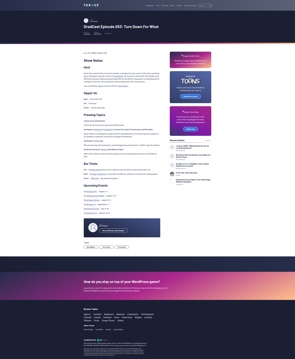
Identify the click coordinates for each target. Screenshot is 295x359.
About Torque (88, 329)
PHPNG (87, 121)
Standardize (108, 130)
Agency (87, 314)
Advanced (104, 150)
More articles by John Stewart (113, 231)
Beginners (109, 314)
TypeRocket (118, 76)
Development (147, 314)
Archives (97, 314)
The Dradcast (121, 247)
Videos (120, 320)
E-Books (88, 317)
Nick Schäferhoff (180, 150)
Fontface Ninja (95, 170)
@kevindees (123, 86)
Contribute (99, 329)
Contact (108, 329)
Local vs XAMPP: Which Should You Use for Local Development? (192, 147)
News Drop (127, 317)
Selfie (96, 141)
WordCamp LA (90, 204)
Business (120, 314)
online (100, 86)
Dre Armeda (106, 247)
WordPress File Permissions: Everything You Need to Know (193, 156)
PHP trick (95, 178)
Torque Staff (179, 184)
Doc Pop (178, 175)
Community (87, 34)
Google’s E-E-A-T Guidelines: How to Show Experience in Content (192, 165)
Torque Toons (108, 320)
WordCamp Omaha (92, 200)
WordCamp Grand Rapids (94, 196)
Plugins (138, 317)
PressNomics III (90, 213)
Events (97, 317)
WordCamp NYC (90, 191)
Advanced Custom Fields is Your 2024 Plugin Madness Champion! (193, 181)
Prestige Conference (98, 174)
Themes (87, 320)
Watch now (190, 129)
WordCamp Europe (91, 209)
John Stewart (94, 21)
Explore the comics (190, 96)
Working (97, 130)
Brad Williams (91, 247)
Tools (96, 320)
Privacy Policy (118, 329)
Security (148, 317)
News (116, 317)
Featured (107, 317)
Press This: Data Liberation (186, 173)
